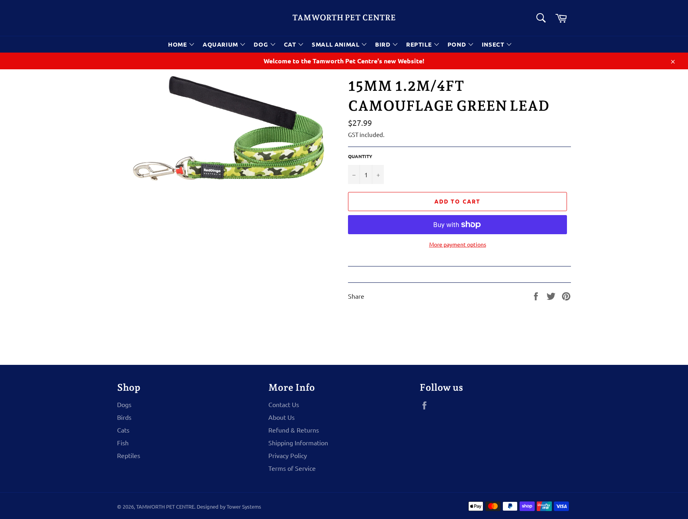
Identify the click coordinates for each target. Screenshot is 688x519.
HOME (178, 44)
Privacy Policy (287, 455)
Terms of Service (292, 468)
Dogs (124, 404)
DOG (262, 44)
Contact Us (283, 404)
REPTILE (420, 44)
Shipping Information (298, 443)
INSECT (494, 44)
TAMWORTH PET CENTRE (344, 17)
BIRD (383, 44)
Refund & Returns (293, 430)
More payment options (457, 244)
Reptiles (128, 455)
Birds (124, 417)
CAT (291, 44)
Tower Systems (244, 506)
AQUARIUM (221, 44)
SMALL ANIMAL (336, 44)
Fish (123, 443)
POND (458, 44)
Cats (123, 430)
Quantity (360, 156)
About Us (281, 417)
